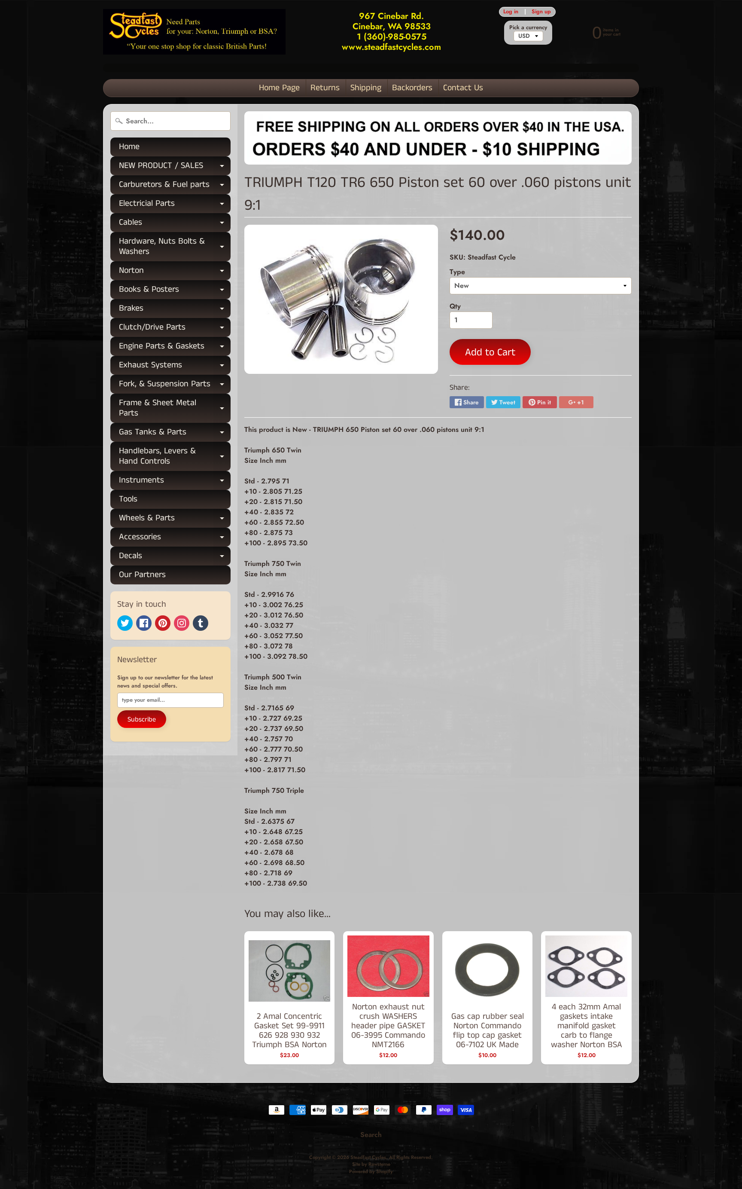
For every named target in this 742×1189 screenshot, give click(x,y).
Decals (175, 557)
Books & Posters (175, 291)
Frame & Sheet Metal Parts (175, 409)
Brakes (175, 310)
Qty (455, 306)
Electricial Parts (175, 205)
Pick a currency (528, 27)
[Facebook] (144, 623)
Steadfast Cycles (368, 1157)
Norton (175, 272)
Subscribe (142, 719)
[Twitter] (125, 623)
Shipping (365, 88)
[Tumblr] (200, 623)
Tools (128, 499)
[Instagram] (181, 623)
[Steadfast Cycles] (194, 32)
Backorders (412, 88)
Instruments (175, 482)
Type (457, 272)
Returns (325, 88)
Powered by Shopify (371, 1171)
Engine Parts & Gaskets (175, 348)
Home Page (279, 88)
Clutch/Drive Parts (175, 329)
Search (371, 1135)
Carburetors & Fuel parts (175, 186)
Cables (175, 224)
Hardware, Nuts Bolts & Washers (175, 247)
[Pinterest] (162, 623)
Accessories (175, 539)
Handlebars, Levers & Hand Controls (175, 457)
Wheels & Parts (175, 520)
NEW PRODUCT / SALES (175, 167)
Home (129, 147)
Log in (510, 12)
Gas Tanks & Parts (175, 434)
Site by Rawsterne (371, 1164)
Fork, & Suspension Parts (175, 386)
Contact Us (463, 88)
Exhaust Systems (175, 367)
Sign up (541, 12)
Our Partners (142, 575)
